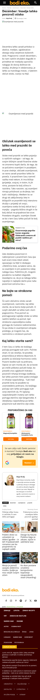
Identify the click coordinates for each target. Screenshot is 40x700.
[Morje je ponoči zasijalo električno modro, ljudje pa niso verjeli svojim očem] (10, 557)
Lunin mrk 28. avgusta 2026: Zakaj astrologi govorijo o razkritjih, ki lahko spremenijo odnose (18, 655)
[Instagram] (11, 601)
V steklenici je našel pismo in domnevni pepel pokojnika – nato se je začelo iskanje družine (19, 672)
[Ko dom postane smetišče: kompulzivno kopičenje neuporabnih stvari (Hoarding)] (29, 557)
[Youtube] (35, 601)
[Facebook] (6, 601)
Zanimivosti (16, 8)
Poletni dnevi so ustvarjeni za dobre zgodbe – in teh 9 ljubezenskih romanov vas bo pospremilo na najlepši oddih (10, 541)
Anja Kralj (9, 18)
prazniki (29, 503)
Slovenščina (10, 607)
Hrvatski (20, 607)
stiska (4, 506)
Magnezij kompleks (10, 433)
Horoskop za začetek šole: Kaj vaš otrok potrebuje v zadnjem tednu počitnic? (16, 677)
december (13, 503)
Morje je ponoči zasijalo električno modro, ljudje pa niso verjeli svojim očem (10, 570)
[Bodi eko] (20, 3)
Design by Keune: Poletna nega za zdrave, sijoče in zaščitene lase (29, 538)
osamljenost (21, 503)
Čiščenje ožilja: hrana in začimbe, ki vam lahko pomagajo (10, 514)
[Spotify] (20, 601)
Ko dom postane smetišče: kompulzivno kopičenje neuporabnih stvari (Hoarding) (28, 571)
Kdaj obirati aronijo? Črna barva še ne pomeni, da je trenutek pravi (19, 666)
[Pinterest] (16, 601)
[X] (30, 601)
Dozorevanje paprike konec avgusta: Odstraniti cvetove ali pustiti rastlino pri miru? (25, 235)
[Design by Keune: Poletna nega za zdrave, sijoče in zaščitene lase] (29, 526)
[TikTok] (25, 601)
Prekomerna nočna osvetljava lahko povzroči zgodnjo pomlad (30, 515)
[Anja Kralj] (10, 486)
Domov (4, 8)
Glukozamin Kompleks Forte (27, 434)
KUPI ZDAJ (11, 439)
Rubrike (9, 8)
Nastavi (29, 462)
